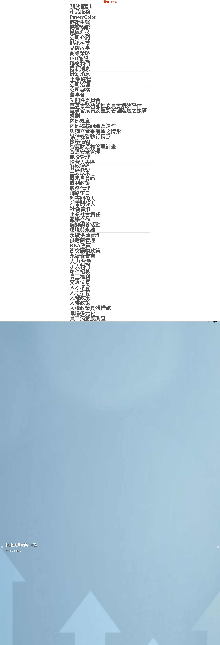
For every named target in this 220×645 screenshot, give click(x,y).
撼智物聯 (80, 27)
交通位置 (80, 282)
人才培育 (80, 292)
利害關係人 (82, 203)
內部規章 (80, 121)
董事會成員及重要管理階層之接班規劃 (108, 113)
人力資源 (81, 261)
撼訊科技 (80, 43)
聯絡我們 (80, 63)
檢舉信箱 (80, 141)
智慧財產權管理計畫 (93, 147)
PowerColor (83, 17)
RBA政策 (80, 245)
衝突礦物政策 (85, 250)
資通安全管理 (85, 152)
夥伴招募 (80, 272)
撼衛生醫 (80, 22)
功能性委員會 (85, 100)
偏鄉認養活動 (85, 225)
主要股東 (80, 172)
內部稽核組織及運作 (93, 126)
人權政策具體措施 (90, 308)
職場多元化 (82, 313)
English (214, 322)
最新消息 (80, 74)
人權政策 (80, 303)
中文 (208, 322)
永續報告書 (82, 256)
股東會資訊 (82, 178)
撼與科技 (80, 32)
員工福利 (80, 277)
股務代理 (80, 188)
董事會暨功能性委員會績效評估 (106, 105)
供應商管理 (82, 240)
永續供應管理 (85, 235)
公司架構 (80, 90)
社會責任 (81, 209)
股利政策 (80, 183)
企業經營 (81, 79)
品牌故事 (80, 48)
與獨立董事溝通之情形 (95, 131)
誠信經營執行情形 (90, 136)
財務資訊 (80, 167)
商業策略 (80, 53)
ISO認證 (79, 58)
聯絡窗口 (80, 193)
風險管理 (80, 157)
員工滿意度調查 (88, 318)
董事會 (77, 95)
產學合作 (80, 219)
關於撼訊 (81, 6)
